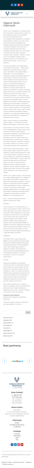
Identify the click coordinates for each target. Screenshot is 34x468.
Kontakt (17, 423)
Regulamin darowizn (19, 462)
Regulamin (29, 462)
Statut (17, 438)
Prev (4, 361)
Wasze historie (7, 333)
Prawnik (5, 328)
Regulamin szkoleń (7, 462)
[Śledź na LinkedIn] (15, 5)
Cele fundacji (17, 436)
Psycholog (6, 330)
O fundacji (17, 434)
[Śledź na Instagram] (18, 5)
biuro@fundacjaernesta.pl (17, 425)
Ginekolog (6, 325)
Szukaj (28, 312)
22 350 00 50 (17, 427)
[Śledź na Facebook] (12, 5)
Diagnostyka (7, 323)
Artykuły (5, 320)
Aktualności (6, 317)
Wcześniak (6, 336)
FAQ (17, 440)
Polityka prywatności (8, 464)
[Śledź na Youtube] (22, 5)
